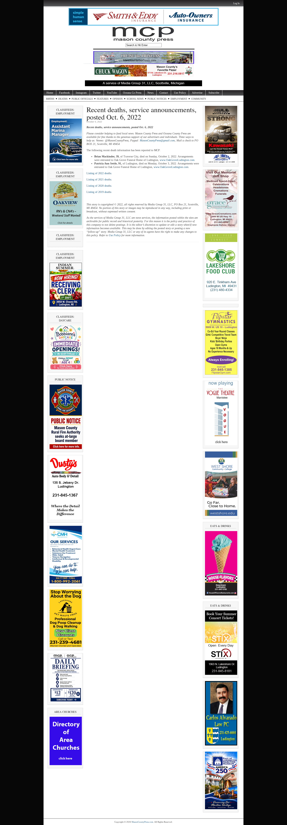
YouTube (112, 92)
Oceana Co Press (132, 92)
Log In (236, 3)
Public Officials (82, 99)
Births (50, 99)
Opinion (118, 99)
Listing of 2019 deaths (98, 192)
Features (103, 99)
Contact (164, 92)
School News (135, 99)
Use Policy (180, 92)
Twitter (97, 92)
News (150, 92)
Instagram (81, 92)
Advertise (197, 92)
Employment (179, 99)
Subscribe (214, 92)
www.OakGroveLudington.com (177, 160)
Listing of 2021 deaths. (99, 179)
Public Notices (157, 99)
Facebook (64, 92)
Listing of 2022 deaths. (99, 173)
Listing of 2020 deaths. (99, 185)
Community (198, 99)
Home (49, 92)
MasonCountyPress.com (142, 822)
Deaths (63, 99)
